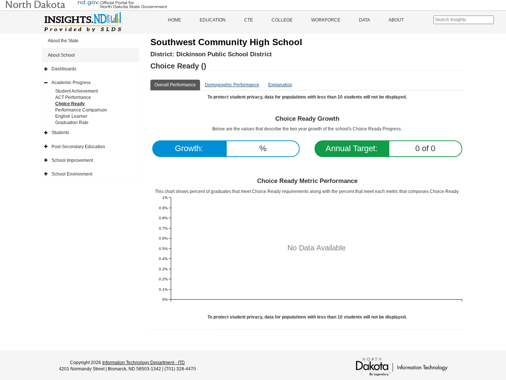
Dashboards (63, 68)
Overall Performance (175, 84)
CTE (248, 20)
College (282, 20)
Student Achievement (76, 91)
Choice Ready (70, 103)
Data (364, 20)
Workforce (325, 20)
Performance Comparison (81, 110)
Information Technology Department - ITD (143, 362)
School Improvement (72, 160)
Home (174, 20)
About (396, 20)
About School (61, 55)
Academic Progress (71, 82)
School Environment (71, 174)
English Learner (71, 116)
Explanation (280, 84)
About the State (63, 40)
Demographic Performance (232, 84)
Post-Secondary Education (78, 146)
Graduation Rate (72, 122)
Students (60, 132)
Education (213, 20)
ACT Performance (73, 97)
